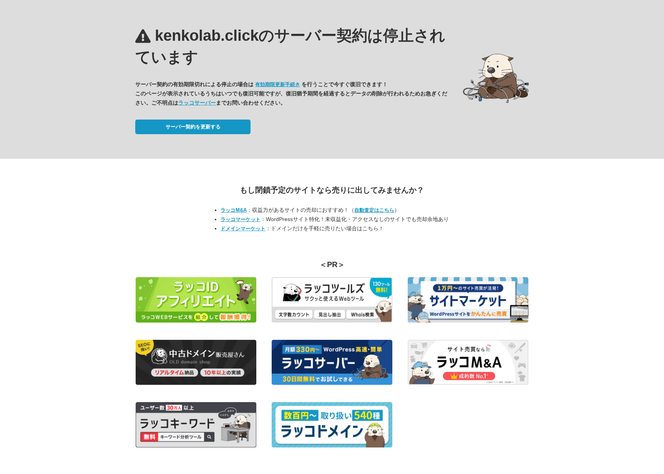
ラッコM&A (234, 210)
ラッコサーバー (197, 103)
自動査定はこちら (374, 210)
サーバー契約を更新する (193, 127)
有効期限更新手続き (277, 84)
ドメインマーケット (243, 228)
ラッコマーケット (241, 219)
